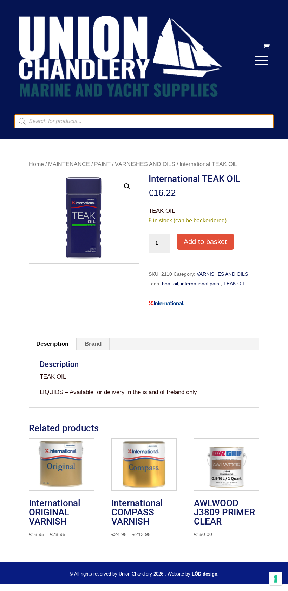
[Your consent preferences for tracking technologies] (275, 578)
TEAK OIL (234, 283)
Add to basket (205, 242)
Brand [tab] (93, 344)
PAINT (102, 164)
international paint (201, 283)
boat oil (170, 283)
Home (36, 164)
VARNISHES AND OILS (145, 164)
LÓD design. (205, 574)
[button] (127, 186)
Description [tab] (52, 344)
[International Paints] (166, 304)
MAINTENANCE (69, 164)
